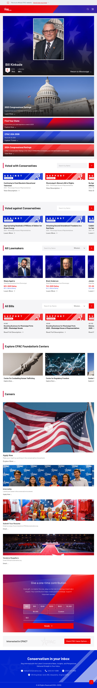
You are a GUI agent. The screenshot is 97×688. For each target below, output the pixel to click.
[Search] (91, 165)
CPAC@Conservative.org (14, 560)
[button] (87, 9)
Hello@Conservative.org (32, 671)
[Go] (91, 682)
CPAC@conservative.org (30, 526)
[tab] (26, 606)
